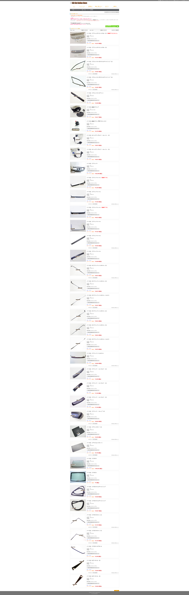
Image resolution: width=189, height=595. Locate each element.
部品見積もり (90, 7)
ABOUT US (107, 7)
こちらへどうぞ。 (88, 24)
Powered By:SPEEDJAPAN (94, 593)
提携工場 (115, 7)
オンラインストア (82, 7)
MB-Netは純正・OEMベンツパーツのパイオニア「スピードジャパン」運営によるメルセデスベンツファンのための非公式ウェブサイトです (173, 0)
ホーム (74, 7)
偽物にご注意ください (98, 7)
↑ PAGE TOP (116, 590)
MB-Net (94, 592)
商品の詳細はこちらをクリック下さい (92, 38)
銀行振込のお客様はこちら (115, 89)
